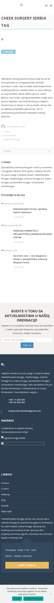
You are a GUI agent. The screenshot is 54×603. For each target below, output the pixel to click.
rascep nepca (42, 518)
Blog (3, 500)
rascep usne (30, 518)
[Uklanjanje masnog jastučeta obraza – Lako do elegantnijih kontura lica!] (27, 41)
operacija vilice (37, 530)
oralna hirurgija (25, 526)
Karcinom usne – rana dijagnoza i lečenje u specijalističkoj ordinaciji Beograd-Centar (30, 259)
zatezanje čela (36, 534)
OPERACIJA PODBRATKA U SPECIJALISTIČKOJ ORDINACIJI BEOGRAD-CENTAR (33, 234)
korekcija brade (22, 530)
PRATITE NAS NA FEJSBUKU (14, 278)
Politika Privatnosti (33, 598)
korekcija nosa (8, 530)
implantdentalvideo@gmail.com (24, 410)
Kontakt (4, 505)
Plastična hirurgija (12, 139)
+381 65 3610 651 (16, 402)
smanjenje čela (15, 537)
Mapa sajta (6, 511)
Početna (5, 483)
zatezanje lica (39, 526)
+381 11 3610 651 (16, 399)
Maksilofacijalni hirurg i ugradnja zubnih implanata (30, 211)
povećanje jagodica (20, 534)
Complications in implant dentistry (17, 428)
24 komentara (9, 135)
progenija (5, 534)
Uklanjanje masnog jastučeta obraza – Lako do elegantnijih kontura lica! (25, 66)
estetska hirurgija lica (11, 522)
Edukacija (5, 494)
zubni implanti (11, 526)
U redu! (17, 598)
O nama (5, 488)
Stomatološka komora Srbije (14, 432)
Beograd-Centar (17, 126)
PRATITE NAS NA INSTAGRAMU (16, 282)
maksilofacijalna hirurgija (13, 518)
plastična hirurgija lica (31, 522)
